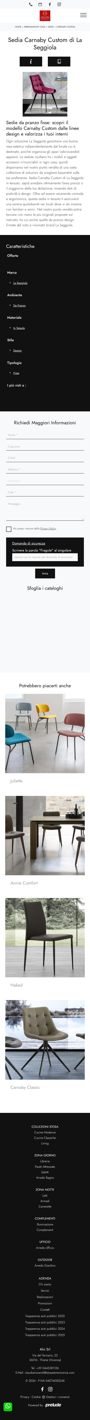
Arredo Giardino (45, 1265)
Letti (45, 1196)
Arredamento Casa (34, 26)
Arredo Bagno (45, 1178)
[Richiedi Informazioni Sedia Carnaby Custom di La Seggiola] (30, 61)
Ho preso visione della (34, 528)
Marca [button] (12, 272)
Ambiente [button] (14, 295)
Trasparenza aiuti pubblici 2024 (45, 1329)
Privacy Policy (48, 528)
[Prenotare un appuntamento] (40, 4)
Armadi (44, 1201)
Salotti (45, 1172)
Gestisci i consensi (57, 1397)
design (17, 350)
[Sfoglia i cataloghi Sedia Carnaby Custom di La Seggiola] (59, 61)
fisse (16, 373)
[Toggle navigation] (83, 15)
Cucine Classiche (45, 1138)
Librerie (45, 1161)
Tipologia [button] (14, 362)
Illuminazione (45, 1224)
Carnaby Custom (65, 26)
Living (45, 1143)
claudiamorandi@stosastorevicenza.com (49, 1373)
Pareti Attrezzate (45, 1167)
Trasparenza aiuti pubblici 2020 (45, 1316)
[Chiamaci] (30, 4)
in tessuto (19, 328)
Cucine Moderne (45, 1132)
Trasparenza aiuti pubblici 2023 (45, 1322)
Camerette (45, 1206)
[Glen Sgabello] (80, 61)
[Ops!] (9, 61)
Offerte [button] (12, 255)
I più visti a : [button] (16, 385)
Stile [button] (10, 340)
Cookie (36, 1397)
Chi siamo (45, 1284)
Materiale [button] (14, 317)
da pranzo (19, 305)
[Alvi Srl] (45, 15)
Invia (45, 573)
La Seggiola (20, 283)
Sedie (51, 26)
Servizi (45, 1291)
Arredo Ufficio (45, 1248)
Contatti (45, 1310)
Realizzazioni (45, 1297)
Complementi (45, 1230)
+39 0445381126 (47, 1368)
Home (18, 26)
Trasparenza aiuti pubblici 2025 (45, 1335)
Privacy (24, 1397)
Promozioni (45, 1303)
